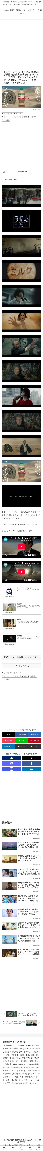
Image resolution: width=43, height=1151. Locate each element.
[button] (21, 746)
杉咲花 (34, 117)
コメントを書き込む (21, 666)
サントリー (19, 114)
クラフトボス (8, 114)
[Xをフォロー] (31, 758)
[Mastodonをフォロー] (11, 763)
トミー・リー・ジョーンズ (12, 117)
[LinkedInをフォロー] (31, 769)
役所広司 (26, 117)
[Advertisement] (21, 45)
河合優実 (6, 120)
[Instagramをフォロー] (11, 769)
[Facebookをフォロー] (31, 763)
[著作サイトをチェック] (11, 758)
